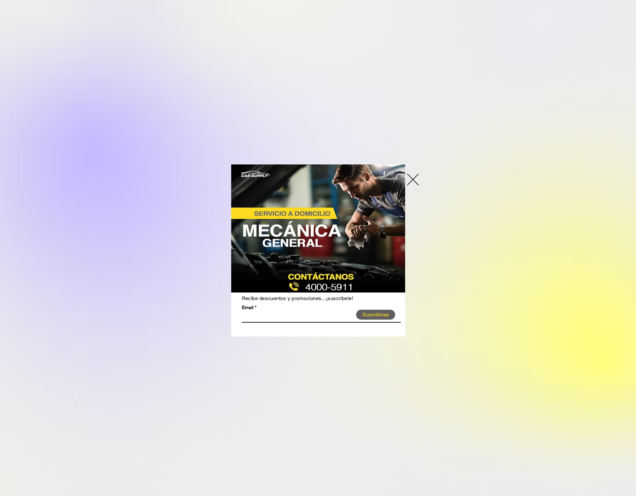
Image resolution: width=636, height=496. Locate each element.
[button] (413, 179)
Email (247, 307)
